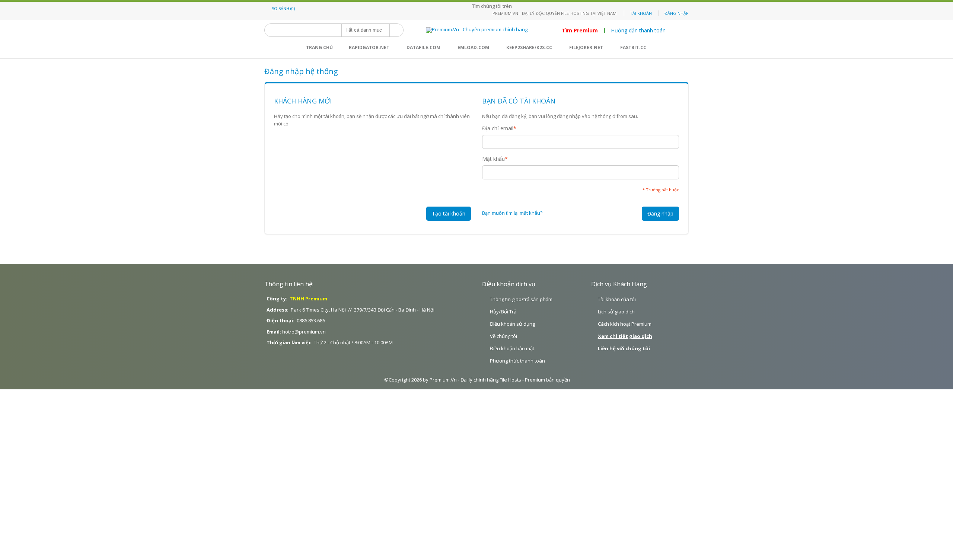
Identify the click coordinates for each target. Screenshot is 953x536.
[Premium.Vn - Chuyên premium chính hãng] (477, 30)
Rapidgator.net (369, 47)
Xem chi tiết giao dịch (625, 336)
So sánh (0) (283, 8)
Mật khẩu (493, 159)
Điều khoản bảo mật (512, 348)
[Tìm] (396, 30)
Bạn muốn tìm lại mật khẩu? (512, 213)
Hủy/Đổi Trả (503, 311)
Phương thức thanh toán (517, 360)
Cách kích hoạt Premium (624, 323)
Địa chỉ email (497, 128)
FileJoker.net (586, 47)
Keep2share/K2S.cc (529, 47)
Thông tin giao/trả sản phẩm (521, 299)
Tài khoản (641, 13)
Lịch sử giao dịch (616, 311)
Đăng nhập (676, 13)
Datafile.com (423, 47)
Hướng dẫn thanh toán (638, 30)
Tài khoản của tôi (617, 299)
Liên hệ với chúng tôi (624, 348)
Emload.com (473, 47)
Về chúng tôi (503, 336)
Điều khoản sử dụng (512, 323)
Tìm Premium (580, 30)
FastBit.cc (633, 47)
